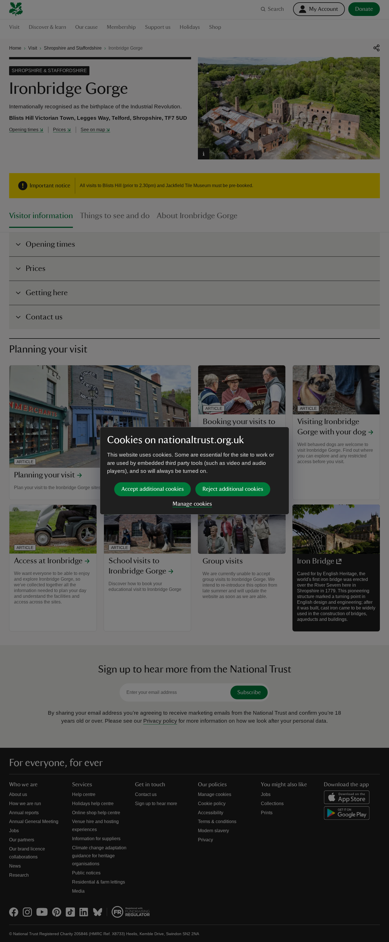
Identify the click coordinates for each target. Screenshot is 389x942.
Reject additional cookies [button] (232, 489)
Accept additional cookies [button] (152, 489)
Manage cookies (192, 504)
